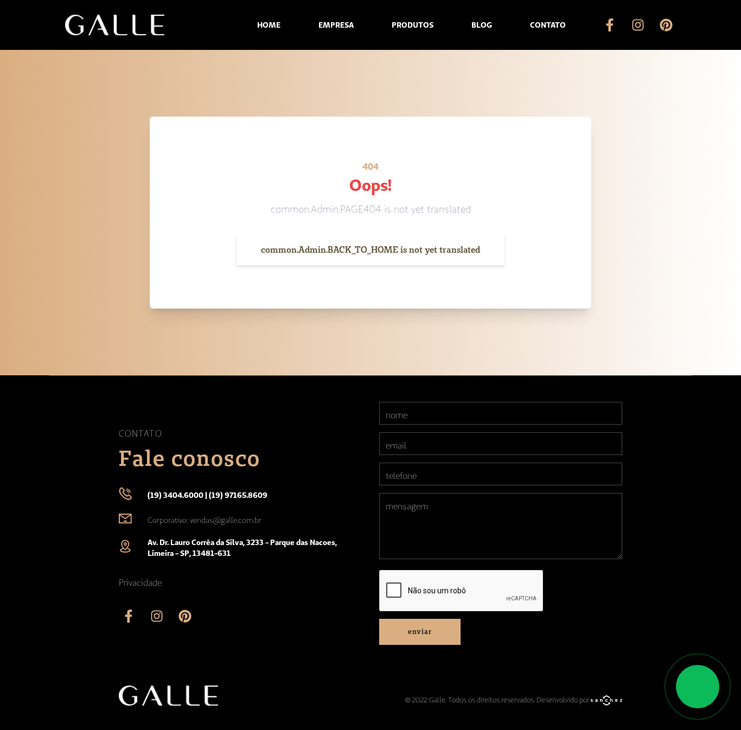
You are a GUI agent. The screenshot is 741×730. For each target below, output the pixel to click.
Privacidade (140, 582)
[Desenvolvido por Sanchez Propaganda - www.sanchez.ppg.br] (606, 701)
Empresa (336, 25)
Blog (481, 25)
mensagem (407, 506)
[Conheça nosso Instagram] (638, 25)
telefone (401, 475)
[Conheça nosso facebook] (609, 25)
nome (396, 414)
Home (268, 25)
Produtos (412, 25)
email (396, 445)
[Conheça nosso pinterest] (666, 25)
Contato (548, 25)
